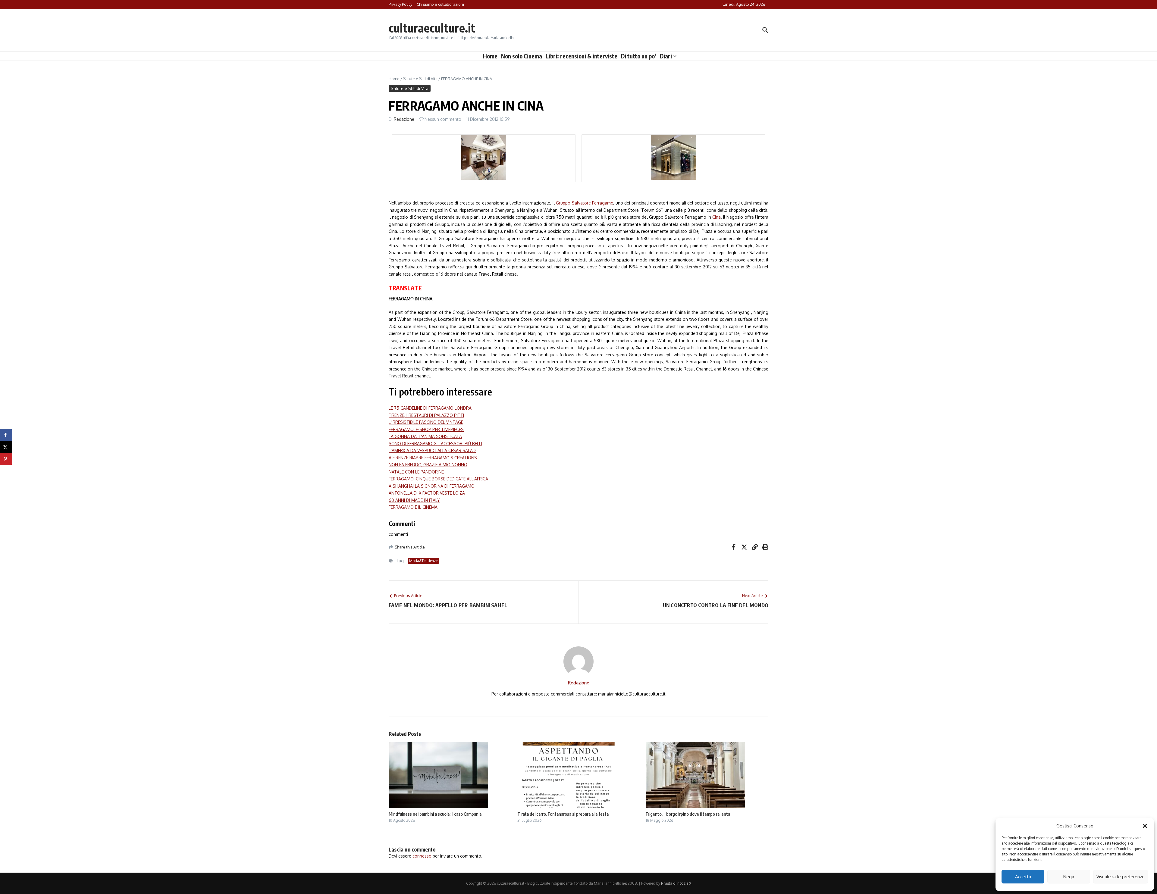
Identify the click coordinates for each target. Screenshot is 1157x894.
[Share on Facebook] (6, 435)
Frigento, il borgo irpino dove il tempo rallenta (688, 814)
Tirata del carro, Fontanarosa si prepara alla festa (563, 814)
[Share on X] (6, 447)
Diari (666, 56)
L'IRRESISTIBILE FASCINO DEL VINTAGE (426, 422)
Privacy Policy (400, 4)
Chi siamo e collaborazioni (440, 4)
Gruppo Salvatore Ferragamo (584, 202)
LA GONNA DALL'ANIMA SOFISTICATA (425, 436)
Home (490, 56)
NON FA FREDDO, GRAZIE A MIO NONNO (428, 464)
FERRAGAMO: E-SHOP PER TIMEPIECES (426, 429)
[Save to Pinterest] (6, 459)
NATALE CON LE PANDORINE (416, 471)
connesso (421, 855)
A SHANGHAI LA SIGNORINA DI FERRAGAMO (432, 486)
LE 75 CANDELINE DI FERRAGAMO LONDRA (430, 408)
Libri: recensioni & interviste (581, 56)
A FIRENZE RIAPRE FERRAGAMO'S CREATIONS (433, 457)
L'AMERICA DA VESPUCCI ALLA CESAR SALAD (432, 450)
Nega (1068, 877)
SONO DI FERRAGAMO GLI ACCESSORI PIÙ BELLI (435, 443)
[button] (1145, 826)
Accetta (1023, 877)
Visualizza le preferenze (1120, 877)
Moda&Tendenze (423, 560)
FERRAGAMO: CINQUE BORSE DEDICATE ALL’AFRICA (438, 478)
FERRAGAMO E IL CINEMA (413, 507)
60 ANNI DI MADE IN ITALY (414, 500)
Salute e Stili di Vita (420, 78)
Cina (716, 217)
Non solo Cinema (521, 56)
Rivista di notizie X (676, 883)
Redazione (404, 119)
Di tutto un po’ (638, 56)
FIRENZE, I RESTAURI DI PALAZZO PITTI (426, 415)
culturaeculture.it (432, 27)
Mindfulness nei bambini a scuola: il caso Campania (435, 814)
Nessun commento (443, 119)
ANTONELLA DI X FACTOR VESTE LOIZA (427, 492)
